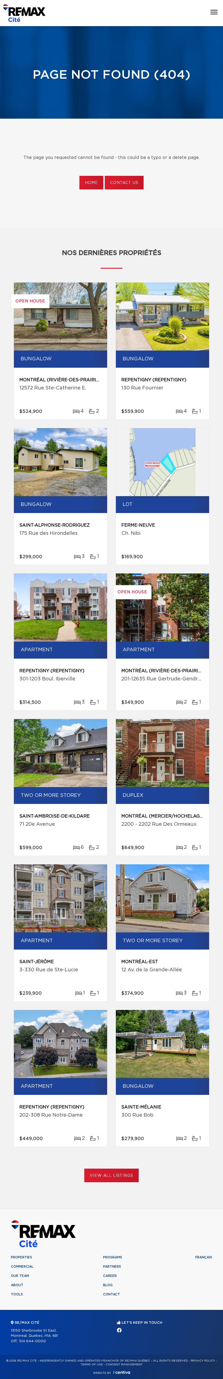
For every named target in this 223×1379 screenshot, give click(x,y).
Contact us (124, 183)
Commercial (22, 1266)
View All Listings (111, 1176)
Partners (112, 1266)
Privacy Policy (203, 1360)
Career (110, 1275)
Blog (108, 1285)
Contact (111, 1294)
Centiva (121, 1372)
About (17, 1285)
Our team (20, 1275)
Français (203, 1257)
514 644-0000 (32, 1341)
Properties (21, 1257)
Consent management (124, 1364)
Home (91, 183)
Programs (112, 1257)
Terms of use (91, 1364)
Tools (17, 1294)
